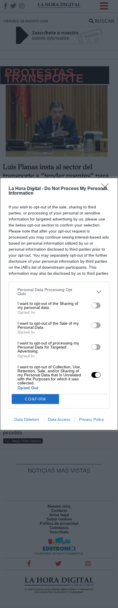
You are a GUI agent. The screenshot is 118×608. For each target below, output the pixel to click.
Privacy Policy (91, 419)
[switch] (96, 305)
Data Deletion (26, 419)
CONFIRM (35, 399)
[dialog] (59, 304)
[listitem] (59, 292)
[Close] (106, 188)
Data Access (59, 419)
